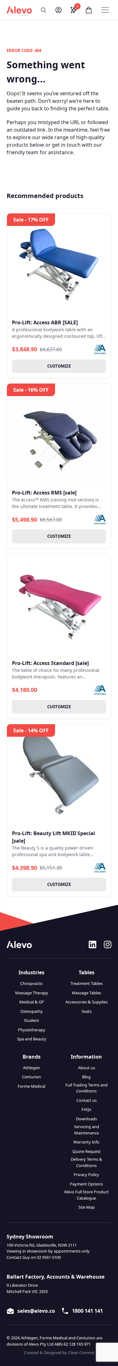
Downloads (86, 1119)
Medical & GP (31, 1002)
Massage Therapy (31, 993)
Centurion (31, 1077)
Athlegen (31, 1067)
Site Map (86, 1207)
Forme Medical (31, 1086)
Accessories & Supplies (86, 1002)
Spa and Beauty (31, 1039)
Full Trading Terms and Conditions (86, 1088)
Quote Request (86, 1151)
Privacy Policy (86, 1174)
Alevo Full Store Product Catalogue (86, 1195)
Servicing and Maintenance (86, 1130)
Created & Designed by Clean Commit (59, 1352)
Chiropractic (31, 983)
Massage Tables (86, 993)
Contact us (86, 1100)
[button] (43, 10)
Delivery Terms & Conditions (86, 1162)
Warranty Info (86, 1142)
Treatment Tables (86, 983)
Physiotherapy (31, 1030)
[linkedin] (92, 944)
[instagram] (107, 944)
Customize (59, 366)
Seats (86, 1011)
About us (86, 1067)
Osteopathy (31, 1011)
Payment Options (86, 1184)
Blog (86, 1077)
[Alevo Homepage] (19, 10)
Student (31, 1020)
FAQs (86, 1109)
